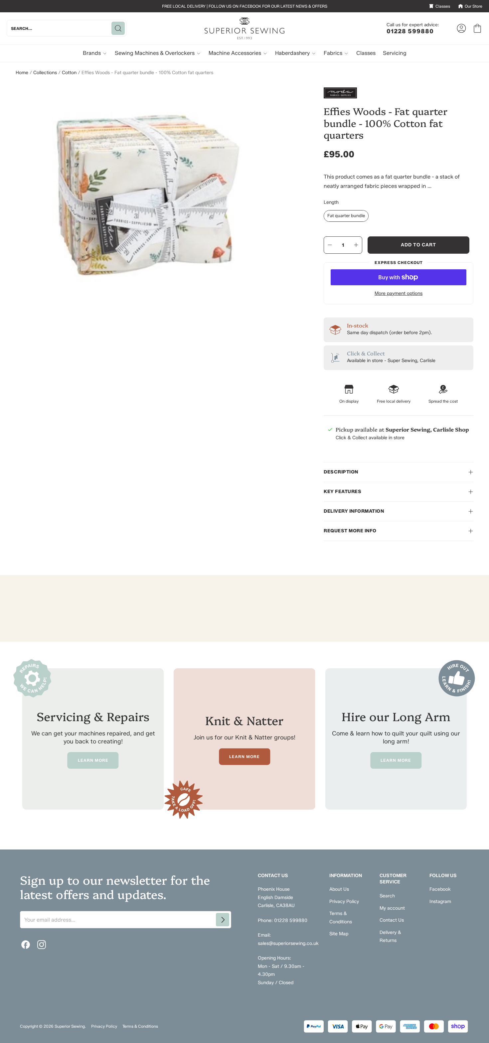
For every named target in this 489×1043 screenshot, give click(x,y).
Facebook (440, 889)
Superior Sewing (70, 1026)
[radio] (346, 216)
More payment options (398, 293)
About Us (339, 889)
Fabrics (334, 53)
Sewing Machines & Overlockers (155, 53)
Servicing (395, 53)
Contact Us (392, 920)
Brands (92, 53)
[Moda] (398, 92)
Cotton (69, 72)
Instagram (440, 901)
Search (387, 896)
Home (22, 72)
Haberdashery (293, 53)
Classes (366, 53)
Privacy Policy (344, 901)
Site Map (338, 934)
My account (392, 908)
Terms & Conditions (140, 1026)
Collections (45, 72)
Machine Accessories (235, 53)
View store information (360, 453)
